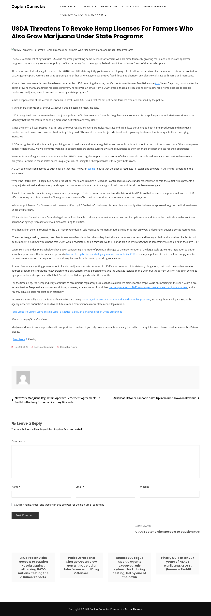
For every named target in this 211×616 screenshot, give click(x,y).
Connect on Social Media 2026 (82, 15)
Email (80, 486)
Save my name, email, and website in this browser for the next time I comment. (59, 504)
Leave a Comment (44, 347)
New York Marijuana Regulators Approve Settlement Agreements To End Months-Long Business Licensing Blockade (57, 400)
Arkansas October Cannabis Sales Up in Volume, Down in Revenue (154, 398)
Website (144, 486)
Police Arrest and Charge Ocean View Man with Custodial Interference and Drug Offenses (81, 565)
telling (91, 168)
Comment (18, 441)
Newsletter (109, 6)
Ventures (66, 6)
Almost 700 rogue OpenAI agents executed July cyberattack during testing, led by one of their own (129, 567)
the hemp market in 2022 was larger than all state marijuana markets (148, 287)
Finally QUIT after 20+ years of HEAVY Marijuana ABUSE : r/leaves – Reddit (177, 563)
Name (16, 486)
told (157, 83)
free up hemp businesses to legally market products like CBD (100, 254)
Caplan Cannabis (28, 6)
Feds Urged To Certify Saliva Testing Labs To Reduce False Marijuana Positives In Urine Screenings (67, 311)
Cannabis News (68, 347)
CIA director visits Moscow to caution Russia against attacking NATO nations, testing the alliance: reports (33, 567)
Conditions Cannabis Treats (142, 6)
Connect (86, 6)
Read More (19, 339)
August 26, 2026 (135, 525)
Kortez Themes (133, 609)
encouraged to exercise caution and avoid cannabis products (116, 299)
